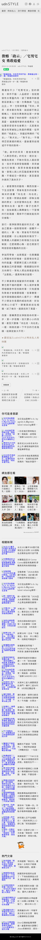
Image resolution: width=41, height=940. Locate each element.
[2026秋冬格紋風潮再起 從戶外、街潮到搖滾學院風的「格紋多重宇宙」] (9, 459)
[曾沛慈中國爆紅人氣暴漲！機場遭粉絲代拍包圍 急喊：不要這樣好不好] (9, 772)
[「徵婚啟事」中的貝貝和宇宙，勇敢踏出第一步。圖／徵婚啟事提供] (20, 75)
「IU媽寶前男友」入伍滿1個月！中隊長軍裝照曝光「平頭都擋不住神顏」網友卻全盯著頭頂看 (20, 525)
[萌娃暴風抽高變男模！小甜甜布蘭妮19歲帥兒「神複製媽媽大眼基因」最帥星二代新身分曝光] (9, 796)
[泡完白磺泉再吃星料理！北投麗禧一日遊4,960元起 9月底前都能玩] (9, 624)
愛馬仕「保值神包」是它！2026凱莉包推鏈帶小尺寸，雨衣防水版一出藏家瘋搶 (20, 489)
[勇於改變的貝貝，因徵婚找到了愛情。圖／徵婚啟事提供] (20, 360)
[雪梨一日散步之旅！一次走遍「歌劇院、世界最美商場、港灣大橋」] (9, 833)
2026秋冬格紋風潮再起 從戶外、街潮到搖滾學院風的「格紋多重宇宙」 (28, 460)
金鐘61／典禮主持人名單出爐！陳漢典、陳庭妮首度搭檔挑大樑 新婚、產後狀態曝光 (28, 711)
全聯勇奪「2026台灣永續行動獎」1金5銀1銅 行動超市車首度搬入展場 (28, 576)
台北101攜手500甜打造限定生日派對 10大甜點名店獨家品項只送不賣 (28, 550)
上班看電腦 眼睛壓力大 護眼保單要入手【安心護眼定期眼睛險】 (32, 489)
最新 (4, 10)
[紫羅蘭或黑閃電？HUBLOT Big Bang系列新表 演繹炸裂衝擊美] (9, 649)
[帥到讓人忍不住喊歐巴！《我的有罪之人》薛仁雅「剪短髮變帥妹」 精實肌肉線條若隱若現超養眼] (9, 821)
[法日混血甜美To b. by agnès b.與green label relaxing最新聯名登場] (9, 422)
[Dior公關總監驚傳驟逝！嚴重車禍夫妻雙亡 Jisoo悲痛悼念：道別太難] (9, 926)
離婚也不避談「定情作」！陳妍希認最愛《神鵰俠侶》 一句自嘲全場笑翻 (27, 748)
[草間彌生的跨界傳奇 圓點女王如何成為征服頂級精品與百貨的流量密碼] (9, 722)
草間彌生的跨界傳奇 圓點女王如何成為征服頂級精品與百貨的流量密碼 (28, 724)
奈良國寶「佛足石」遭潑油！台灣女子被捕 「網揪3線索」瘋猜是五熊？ (27, 865)
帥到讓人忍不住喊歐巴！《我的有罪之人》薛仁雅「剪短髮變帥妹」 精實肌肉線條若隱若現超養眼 (28, 823)
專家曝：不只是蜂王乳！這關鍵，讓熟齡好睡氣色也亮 (7, 489)
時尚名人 (12, 10)
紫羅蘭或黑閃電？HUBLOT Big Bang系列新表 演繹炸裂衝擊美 (28, 648)
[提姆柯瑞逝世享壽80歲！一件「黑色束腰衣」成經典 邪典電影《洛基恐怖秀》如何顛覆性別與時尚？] (9, 661)
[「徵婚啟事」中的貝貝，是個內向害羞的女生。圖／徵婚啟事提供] (20, 347)
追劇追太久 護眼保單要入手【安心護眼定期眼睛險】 (7, 507)
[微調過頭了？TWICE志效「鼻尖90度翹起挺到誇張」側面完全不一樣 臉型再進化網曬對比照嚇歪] (9, 759)
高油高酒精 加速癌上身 (7, 523)
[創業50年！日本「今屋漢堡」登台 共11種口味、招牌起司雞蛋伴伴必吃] (9, 636)
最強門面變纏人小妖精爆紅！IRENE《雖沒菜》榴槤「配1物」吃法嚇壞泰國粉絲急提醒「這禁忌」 (33, 525)
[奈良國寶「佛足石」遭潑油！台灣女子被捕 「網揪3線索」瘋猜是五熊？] (9, 864)
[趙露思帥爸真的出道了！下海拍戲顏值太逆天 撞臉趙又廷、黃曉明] (9, 877)
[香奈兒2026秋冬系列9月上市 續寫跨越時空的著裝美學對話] (9, 447)
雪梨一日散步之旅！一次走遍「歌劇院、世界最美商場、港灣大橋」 (27, 832)
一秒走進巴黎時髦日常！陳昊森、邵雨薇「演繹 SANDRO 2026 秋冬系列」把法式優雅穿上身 (27, 437)
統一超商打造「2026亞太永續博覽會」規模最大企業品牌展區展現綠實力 (28, 601)
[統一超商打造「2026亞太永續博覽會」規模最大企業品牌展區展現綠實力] (9, 600)
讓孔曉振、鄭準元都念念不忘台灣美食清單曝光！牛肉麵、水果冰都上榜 (27, 699)
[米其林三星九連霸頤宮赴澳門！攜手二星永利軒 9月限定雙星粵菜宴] (9, 686)
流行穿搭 (22, 10)
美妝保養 (32, 10)
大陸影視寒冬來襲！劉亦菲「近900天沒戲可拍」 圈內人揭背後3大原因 (27, 890)
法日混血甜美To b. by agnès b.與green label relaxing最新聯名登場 (27, 423)
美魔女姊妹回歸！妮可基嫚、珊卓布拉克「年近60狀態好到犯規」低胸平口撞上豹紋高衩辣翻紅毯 (28, 786)
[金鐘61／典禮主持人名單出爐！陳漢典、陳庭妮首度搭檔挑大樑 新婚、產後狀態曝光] (9, 710)
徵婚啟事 (6, 385)
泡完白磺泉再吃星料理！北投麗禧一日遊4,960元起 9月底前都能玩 (28, 625)
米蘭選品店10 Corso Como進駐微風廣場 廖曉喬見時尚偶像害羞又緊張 (27, 564)
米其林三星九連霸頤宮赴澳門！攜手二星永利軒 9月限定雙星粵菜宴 (27, 687)
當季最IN (24, 50)
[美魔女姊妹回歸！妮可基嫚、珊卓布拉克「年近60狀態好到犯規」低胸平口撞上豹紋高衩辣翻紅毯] (9, 784)
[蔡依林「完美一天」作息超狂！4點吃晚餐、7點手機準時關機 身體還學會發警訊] (9, 808)
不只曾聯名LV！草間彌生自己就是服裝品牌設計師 (27, 734)
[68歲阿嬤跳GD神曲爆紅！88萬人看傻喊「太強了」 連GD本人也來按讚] (9, 901)
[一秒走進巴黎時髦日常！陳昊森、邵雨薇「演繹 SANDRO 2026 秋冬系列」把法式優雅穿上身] (9, 434)
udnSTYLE (6, 50)
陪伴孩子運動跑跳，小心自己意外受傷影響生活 (32, 507)
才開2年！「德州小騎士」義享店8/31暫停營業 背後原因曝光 (28, 611)
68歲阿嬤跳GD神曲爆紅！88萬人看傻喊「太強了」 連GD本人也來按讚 (28, 902)
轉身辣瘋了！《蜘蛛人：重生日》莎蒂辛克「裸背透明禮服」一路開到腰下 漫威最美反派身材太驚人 (20, 507)
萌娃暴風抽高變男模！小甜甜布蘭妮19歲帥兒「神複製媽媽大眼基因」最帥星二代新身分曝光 (28, 799)
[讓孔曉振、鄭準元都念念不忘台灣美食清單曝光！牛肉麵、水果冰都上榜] (9, 698)
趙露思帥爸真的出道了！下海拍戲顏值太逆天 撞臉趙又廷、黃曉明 (28, 876)
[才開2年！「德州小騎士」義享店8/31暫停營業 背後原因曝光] (9, 612)
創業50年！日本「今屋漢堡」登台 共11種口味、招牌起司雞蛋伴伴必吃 (28, 638)
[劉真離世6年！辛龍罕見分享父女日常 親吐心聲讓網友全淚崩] (9, 913)
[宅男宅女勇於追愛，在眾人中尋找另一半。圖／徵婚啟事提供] (20, 371)
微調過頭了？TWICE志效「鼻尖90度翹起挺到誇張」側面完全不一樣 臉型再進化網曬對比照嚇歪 (28, 762)
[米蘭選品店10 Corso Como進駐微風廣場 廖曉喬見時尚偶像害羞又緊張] (9, 563)
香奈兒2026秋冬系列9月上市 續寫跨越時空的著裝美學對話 (28, 446)
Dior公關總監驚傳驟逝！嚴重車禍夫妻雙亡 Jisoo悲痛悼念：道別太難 (28, 927)
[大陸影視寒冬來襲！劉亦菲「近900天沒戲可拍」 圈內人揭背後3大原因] (9, 889)
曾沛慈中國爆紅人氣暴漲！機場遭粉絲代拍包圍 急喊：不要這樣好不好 (27, 773)
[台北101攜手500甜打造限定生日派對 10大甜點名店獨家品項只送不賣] (9, 550)
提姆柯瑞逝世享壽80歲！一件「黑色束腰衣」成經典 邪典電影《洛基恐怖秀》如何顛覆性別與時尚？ (27, 663)
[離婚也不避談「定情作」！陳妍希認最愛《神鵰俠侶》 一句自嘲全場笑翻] (9, 747)
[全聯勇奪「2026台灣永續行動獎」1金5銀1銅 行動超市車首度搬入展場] (9, 575)
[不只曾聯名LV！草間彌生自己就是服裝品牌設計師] (9, 735)
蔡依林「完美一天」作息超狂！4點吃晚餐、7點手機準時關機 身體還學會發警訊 (28, 810)
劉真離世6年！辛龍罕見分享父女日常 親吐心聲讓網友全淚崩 (27, 913)
